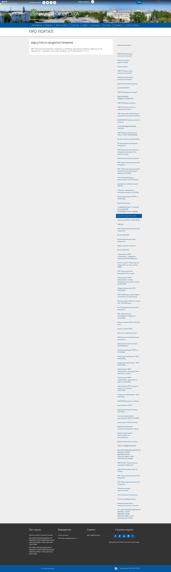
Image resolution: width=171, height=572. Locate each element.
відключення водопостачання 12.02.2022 (127, 411)
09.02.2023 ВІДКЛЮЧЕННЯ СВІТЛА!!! (126, 127)
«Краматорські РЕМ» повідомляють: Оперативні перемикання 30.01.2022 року (127, 256)
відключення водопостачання (127, 84)
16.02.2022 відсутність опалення (128, 401)
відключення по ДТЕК (124, 405)
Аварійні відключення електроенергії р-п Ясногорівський (124, 435)
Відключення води (123, 203)
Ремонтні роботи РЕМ (124, 329)
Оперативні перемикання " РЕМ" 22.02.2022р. (128, 364)
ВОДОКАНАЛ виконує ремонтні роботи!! (128, 121)
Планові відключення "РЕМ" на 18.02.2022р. (127, 198)
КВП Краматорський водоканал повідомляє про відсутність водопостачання (128, 152)
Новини (84, 25)
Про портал (107, 25)
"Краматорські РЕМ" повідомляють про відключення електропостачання (128, 371)
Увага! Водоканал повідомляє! (127, 495)
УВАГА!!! (120, 224)
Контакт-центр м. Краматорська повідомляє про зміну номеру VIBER (128, 265)
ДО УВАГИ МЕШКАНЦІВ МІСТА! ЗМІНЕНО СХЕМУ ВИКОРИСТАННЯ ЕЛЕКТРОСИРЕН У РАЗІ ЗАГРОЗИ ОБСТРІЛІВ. (128, 454)
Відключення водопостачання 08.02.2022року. (127, 345)
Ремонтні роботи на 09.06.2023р (128, 139)
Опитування (95, 25)
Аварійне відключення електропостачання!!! (125, 78)
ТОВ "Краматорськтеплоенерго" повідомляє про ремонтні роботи (128, 115)
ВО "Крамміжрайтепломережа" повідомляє (128, 308)
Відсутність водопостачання (127, 333)
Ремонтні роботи (62, 25)
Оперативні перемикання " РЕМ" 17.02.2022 (128, 396)
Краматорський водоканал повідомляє (126, 240)
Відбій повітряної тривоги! (126, 246)
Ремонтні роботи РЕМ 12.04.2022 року (128, 323)
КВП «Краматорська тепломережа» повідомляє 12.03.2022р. (126, 316)
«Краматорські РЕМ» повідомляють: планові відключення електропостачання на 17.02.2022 (128, 281)
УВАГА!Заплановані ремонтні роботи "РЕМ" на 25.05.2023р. (127, 134)
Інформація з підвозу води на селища (127, 470)
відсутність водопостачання (126, 216)
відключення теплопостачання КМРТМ (127, 185)
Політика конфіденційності (126, 499)
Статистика (75, 25)
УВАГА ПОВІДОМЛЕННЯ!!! (126, 446)
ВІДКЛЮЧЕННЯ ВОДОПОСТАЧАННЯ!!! (125, 97)
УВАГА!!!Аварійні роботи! (126, 103)
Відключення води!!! (124, 45)
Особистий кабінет (132, 25)
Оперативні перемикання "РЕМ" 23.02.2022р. (128, 357)
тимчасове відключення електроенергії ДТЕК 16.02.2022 (128, 417)
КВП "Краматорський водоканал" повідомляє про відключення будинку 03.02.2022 (128, 171)
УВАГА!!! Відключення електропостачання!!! (125, 55)
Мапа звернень (37, 25)
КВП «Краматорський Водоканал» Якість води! (125, 272)
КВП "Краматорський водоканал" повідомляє (128, 164)
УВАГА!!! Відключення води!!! (127, 92)
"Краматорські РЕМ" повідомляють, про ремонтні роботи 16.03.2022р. (127, 380)
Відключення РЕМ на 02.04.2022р (128, 220)
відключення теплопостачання (127, 422)
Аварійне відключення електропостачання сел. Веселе (128, 428)
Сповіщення (118, 25)
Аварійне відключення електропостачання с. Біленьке (127, 504)
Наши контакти (122, 66)
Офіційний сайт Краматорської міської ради (124, 542)
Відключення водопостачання (127, 441)
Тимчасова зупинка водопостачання (123, 489)
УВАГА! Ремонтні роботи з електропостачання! (126, 108)
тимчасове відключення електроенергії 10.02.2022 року (128, 178)
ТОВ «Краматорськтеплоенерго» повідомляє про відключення (128, 296)
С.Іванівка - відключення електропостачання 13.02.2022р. (128, 191)
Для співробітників (93, 535)
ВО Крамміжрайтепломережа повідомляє (127, 144)
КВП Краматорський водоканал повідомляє (128, 338)
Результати (49, 25)
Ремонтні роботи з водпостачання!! (123, 61)
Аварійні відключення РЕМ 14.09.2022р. (126, 289)
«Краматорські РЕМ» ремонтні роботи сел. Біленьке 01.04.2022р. (127, 388)
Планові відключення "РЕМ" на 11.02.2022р (127, 351)
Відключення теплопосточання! (128, 158)
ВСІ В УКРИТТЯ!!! (123, 88)
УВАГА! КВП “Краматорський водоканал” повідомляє (127, 464)
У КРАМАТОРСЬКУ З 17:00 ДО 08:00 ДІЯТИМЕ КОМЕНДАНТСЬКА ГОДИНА (128, 209)
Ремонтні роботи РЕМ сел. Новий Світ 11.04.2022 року (128, 302)
